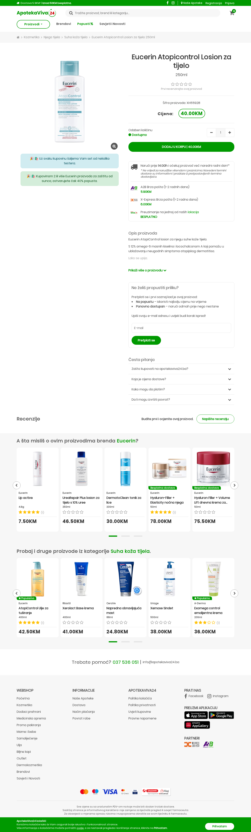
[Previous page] (17, 485)
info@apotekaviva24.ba (161, 662)
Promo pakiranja (29, 725)
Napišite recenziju (215, 419)
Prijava (229, 3)
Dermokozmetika (29, 765)
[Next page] (234, 485)
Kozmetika (24, 705)
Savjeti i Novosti (112, 24)
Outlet (21, 758)
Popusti (83, 24)
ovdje (80, 828)
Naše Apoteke (192, 3)
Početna (23, 698)
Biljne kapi (24, 751)
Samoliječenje (27, 738)
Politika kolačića (140, 698)
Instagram (220, 696)
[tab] (113, 536)
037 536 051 (126, 662)
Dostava (79, 705)
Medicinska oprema (31, 718)
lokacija (193, 212)
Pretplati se (146, 340)
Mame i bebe (26, 731)
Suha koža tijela (130, 551)
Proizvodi (32, 24)
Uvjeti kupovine (139, 711)
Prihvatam (219, 826)
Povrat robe (81, 718)
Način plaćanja (84, 711)
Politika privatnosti (142, 705)
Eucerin (126, 440)
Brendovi (63, 24)
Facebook (195, 696)
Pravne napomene (142, 718)
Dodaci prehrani (29, 711)
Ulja (19, 745)
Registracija (214, 3)
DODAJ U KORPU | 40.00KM (181, 147)
